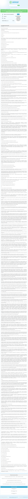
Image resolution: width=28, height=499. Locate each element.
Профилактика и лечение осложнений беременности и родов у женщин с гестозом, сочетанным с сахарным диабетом (14, 478)
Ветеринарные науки (14, 493)
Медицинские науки (14, 488)
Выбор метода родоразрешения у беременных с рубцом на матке (14, 480)
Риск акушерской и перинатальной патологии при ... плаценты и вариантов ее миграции (14, 476)
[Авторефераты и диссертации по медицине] (14, 2)
